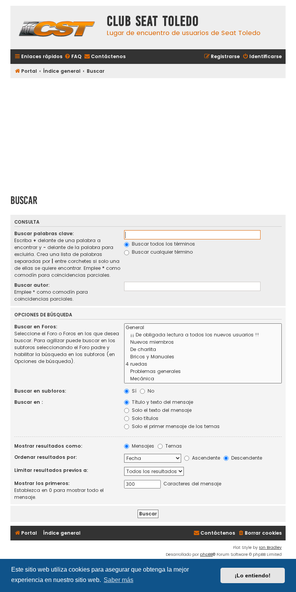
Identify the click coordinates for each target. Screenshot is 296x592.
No (150, 391)
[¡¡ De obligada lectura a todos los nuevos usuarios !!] (203, 335)
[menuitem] (72, 57)
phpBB (206, 554)
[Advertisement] (148, 133)
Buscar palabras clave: (44, 233)
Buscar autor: (32, 285)
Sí (133, 391)
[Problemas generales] (203, 371)
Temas (173, 446)
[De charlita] (203, 349)
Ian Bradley (270, 547)
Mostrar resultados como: (48, 446)
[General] (203, 327)
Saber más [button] (118, 580)
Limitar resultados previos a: (51, 470)
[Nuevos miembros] (203, 342)
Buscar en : (28, 402)
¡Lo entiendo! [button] (253, 575)
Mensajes (142, 446)
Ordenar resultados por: (45, 457)
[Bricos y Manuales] (203, 357)
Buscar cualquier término (161, 252)
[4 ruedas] (203, 364)
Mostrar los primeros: (42, 483)
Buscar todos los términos (162, 244)
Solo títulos (144, 418)
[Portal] (56, 27)
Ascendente (205, 458)
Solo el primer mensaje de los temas (175, 426)
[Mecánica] (203, 379)
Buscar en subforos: (40, 391)
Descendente (246, 458)
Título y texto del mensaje (161, 402)
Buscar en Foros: (35, 326)
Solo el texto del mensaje (161, 410)
